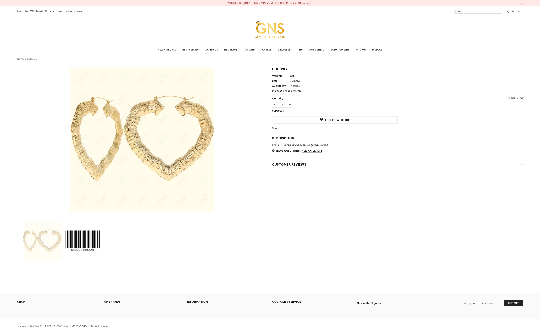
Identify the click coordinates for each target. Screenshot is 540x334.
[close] (521, 3)
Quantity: (278, 98)
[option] (142, 140)
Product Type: (281, 90)
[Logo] (270, 30)
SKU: (274, 81)
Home (20, 58)
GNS (292, 76)
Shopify (73, 325)
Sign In (510, 11)
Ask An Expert (312, 151)
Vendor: (277, 76)
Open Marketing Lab (94, 325)
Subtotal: (278, 110)
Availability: (279, 86)
